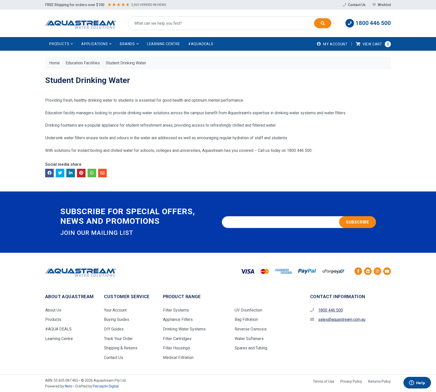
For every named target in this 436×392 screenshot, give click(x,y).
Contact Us (356, 5)
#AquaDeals (200, 44)
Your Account (115, 310)
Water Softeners (249, 338)
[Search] (322, 23)
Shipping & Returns (121, 348)
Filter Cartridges (177, 338)
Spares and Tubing (251, 348)
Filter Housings (176, 348)
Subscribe (357, 222)
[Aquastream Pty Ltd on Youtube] (387, 271)
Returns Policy (379, 381)
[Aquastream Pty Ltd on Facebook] (358, 271)
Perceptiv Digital (106, 386)
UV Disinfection (248, 310)
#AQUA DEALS (58, 329)
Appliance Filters (178, 319)
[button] (61, 44)
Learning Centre (163, 44)
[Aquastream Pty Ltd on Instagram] (377, 271)
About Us (53, 310)
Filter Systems (176, 310)
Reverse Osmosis (251, 329)
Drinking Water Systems (184, 329)
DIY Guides (114, 329)
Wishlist (384, 5)
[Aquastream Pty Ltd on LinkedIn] (368, 271)
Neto (68, 386)
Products (53, 319)
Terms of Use (323, 381)
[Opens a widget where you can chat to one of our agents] (417, 383)
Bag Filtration (246, 319)
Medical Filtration (178, 357)
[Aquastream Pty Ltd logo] (80, 23)
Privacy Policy (351, 381)
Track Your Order (118, 338)
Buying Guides (116, 319)
